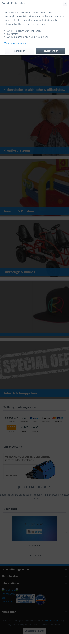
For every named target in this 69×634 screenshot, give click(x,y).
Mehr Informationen (15, 43)
